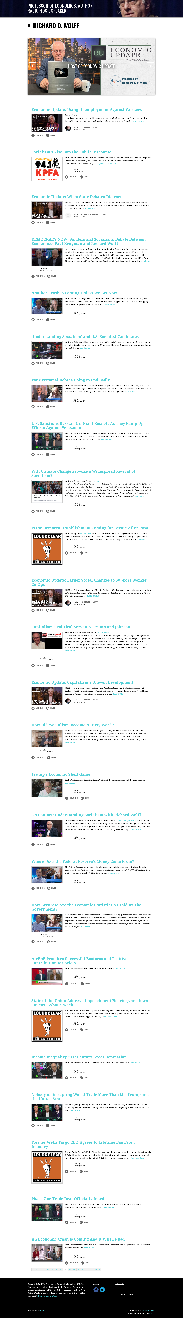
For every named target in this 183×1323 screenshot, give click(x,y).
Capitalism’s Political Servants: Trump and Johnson (80, 627)
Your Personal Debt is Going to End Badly (70, 380)
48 (83, 1269)
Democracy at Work (47, 1296)
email (41, 1310)
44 (65, 1269)
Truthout (96, 481)
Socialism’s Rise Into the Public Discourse (71, 152)
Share (52, 135)
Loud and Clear (111, 1016)
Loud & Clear (86, 533)
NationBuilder (149, 1310)
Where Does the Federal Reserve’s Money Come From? (82, 861)
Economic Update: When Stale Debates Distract (76, 197)
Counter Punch (103, 632)
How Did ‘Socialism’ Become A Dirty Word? (72, 725)
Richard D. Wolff (56, 25)
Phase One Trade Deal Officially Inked (67, 1199)
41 (52, 1269)
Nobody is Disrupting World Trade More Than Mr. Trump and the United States (90, 1096)
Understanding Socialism (127, 820)
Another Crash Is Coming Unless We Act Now (74, 293)
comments (39, 276)
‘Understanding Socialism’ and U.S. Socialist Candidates (85, 336)
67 (91, 1269)
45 (70, 1269)
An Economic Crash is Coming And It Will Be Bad (78, 1239)
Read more (146, 261)
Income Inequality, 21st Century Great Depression (79, 1057)
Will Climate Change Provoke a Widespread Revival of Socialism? (83, 473)
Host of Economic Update (91, 66)
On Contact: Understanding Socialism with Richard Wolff (86, 815)
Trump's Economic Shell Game (60, 774)
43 (61, 1269)
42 (57, 1269)
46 (74, 1269)
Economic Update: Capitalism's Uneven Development (82, 682)
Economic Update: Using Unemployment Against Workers (86, 109)
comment (38, 135)
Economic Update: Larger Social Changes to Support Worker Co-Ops (89, 582)
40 (48, 1269)
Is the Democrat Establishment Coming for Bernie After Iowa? (91, 528)
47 (79, 1269)
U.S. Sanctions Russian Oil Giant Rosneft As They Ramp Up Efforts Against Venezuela (87, 425)
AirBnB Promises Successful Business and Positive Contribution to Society (79, 961)
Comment (73, 176)
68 (96, 1269)
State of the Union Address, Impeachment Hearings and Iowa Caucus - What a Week (89, 1003)
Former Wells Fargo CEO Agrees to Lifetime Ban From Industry (83, 1144)
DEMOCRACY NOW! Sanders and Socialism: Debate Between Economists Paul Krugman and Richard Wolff (88, 241)
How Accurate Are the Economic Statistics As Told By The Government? (86, 907)
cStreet (152, 1313)
